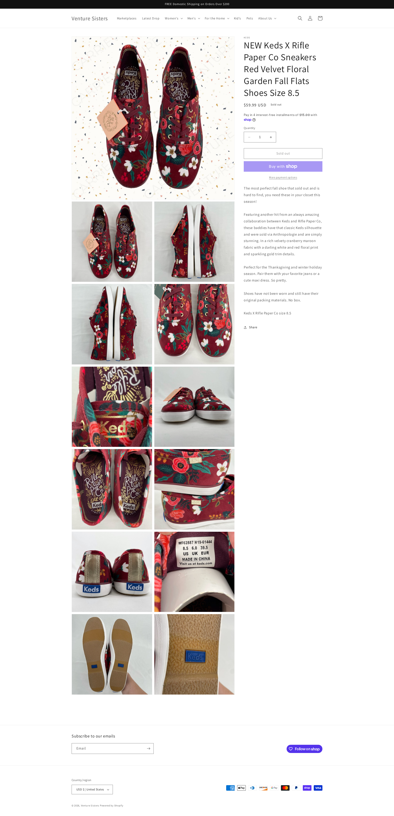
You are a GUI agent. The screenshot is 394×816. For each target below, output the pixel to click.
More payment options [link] (283, 177)
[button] (173, 18)
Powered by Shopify (111, 805)
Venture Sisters (90, 805)
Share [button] (253, 327)
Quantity (249, 128)
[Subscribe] (148, 748)
